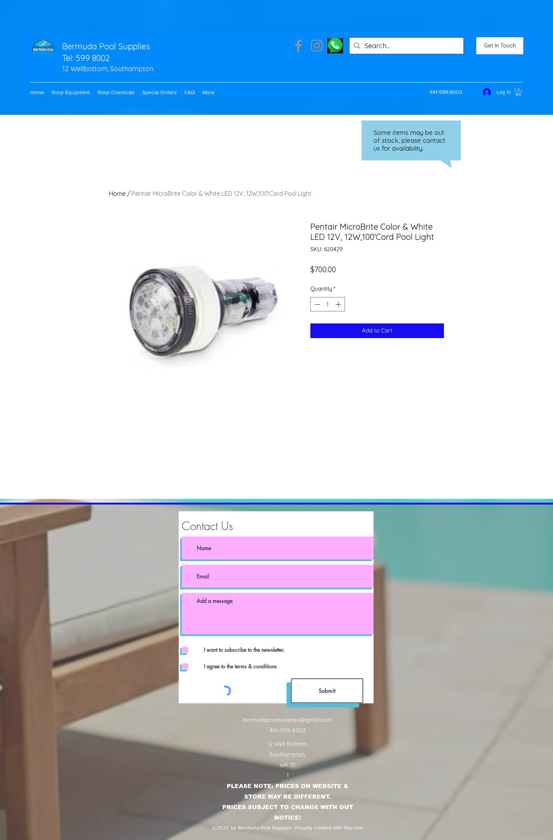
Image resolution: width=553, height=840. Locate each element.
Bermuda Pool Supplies (106, 46)
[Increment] (339, 304)
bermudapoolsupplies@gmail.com (288, 719)
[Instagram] (317, 45)
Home (117, 193)
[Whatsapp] (335, 45)
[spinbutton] (328, 304)
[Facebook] (298, 45)
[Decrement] (316, 304)
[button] (71, 92)
